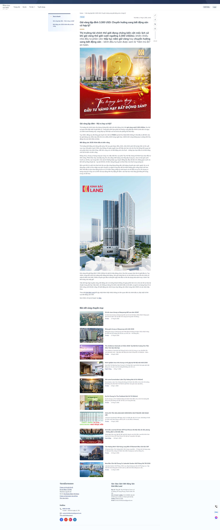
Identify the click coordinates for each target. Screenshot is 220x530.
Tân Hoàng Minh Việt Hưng (71, 494)
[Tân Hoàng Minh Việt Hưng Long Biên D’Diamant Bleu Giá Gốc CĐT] (91, 453)
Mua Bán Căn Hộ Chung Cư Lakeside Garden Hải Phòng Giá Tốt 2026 (127, 463)
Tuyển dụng (41, 7)
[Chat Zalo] (216, 512)
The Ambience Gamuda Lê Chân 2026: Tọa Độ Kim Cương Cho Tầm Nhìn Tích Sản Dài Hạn (127, 347)
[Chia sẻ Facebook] (155, 19)
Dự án (24, 7)
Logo (214, 7)
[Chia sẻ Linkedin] (155, 28)
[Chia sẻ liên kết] (155, 15)
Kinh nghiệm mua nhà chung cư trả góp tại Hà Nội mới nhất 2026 (126, 362)
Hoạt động (108, 438)
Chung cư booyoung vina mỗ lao (69, 496)
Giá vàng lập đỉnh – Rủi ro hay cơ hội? (63, 21)
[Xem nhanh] (51, 16)
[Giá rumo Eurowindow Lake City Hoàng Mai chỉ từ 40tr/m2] (91, 385)
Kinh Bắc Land (90, 292)
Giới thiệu (207, 7)
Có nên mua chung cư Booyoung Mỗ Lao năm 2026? (122, 312)
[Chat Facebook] (216, 518)
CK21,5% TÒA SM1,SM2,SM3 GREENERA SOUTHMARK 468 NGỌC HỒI (127, 414)
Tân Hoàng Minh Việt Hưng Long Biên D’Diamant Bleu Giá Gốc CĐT (127, 446)
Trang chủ (17, 7)
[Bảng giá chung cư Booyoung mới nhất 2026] (91, 335)
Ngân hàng (108, 369)
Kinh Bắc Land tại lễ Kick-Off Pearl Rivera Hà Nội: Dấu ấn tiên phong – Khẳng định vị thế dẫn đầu (127, 431)
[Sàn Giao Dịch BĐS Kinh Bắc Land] (6, 6)
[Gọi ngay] (216, 507)
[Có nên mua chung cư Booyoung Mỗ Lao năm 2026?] (91, 318)
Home (81, 13)
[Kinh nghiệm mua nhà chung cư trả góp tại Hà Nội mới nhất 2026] (91, 369)
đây (100, 298)
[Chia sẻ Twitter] (155, 24)
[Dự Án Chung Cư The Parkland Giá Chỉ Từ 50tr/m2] (91, 402)
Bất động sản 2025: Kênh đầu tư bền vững (63, 25)
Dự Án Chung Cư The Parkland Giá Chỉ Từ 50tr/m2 (121, 396)
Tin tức (31, 7)
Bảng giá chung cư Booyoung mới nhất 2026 (119, 329)
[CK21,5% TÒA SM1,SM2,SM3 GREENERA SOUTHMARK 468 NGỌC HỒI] (91, 419)
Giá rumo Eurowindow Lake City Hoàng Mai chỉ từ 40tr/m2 (124, 379)
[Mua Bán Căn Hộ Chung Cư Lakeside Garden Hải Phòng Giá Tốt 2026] (91, 469)
